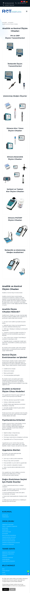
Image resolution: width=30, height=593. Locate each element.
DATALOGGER (5, 533)
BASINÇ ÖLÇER (5, 530)
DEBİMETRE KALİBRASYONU (8, 553)
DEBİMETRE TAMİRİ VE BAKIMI (8, 552)
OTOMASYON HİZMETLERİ (7, 557)
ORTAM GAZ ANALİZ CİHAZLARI (8, 540)
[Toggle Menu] (26, 11)
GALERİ (3, 572)
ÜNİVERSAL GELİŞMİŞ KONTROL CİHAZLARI (11, 542)
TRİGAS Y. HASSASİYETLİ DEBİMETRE (9, 526)
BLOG (3, 568)
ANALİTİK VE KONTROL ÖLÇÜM (8, 539)
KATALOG (4, 574)
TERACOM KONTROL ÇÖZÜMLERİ (9, 537)
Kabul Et (6, 589)
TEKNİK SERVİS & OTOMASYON (8, 561)
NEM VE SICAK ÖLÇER (6, 531)
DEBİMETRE (4, 555)
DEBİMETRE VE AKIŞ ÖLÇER (7, 524)
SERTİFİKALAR (5, 515)
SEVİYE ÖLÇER (5, 528)
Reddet (12, 589)
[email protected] (9, 3)
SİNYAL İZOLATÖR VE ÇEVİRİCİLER (9, 535)
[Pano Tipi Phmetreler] (15, 142)
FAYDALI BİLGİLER (5, 559)
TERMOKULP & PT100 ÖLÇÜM (8, 544)
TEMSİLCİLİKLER (5, 516)
